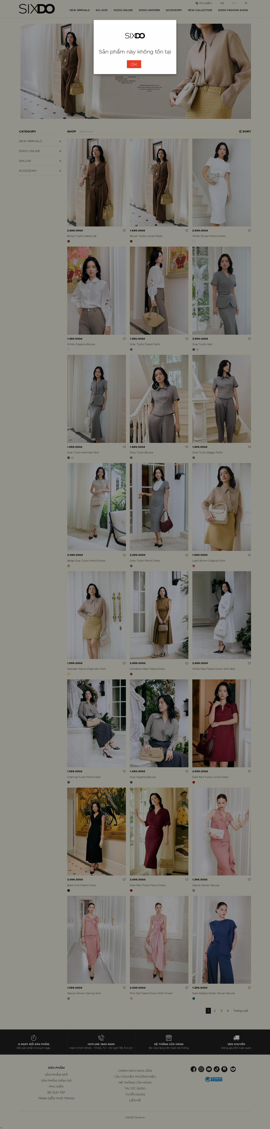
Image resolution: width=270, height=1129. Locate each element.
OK (134, 64)
